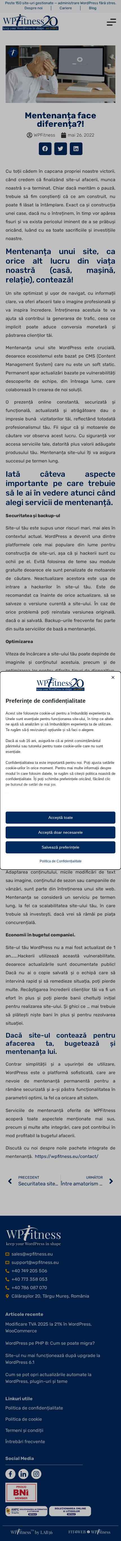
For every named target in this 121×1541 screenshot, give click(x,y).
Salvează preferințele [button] (60, 847)
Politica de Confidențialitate (61, 861)
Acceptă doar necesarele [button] (60, 832)
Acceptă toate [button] (60, 817)
